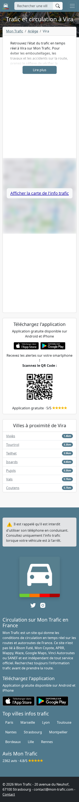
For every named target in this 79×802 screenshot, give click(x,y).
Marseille (27, 722)
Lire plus (39, 70)
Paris (9, 722)
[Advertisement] (39, 118)
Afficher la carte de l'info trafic (39, 193)
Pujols (11, 470)
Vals (9, 479)
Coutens (12, 488)
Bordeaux (13, 741)
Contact (9, 794)
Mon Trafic (14, 31)
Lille (31, 741)
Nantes (11, 732)
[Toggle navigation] (72, 6)
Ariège (33, 31)
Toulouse (64, 722)
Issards (12, 462)
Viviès (10, 436)
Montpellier (58, 732)
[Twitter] (33, 605)
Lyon (46, 722)
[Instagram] (43, 605)
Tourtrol (12, 444)
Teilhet (11, 453)
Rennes (47, 741)
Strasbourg (33, 732)
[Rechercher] (58, 6)
